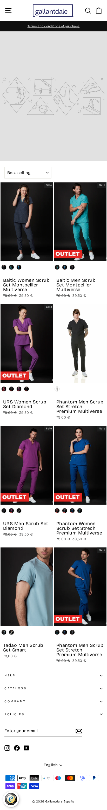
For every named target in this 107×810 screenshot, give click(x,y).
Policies (14, 714)
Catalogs (15, 688)
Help (9, 675)
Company (15, 701)
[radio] (4, 267)
